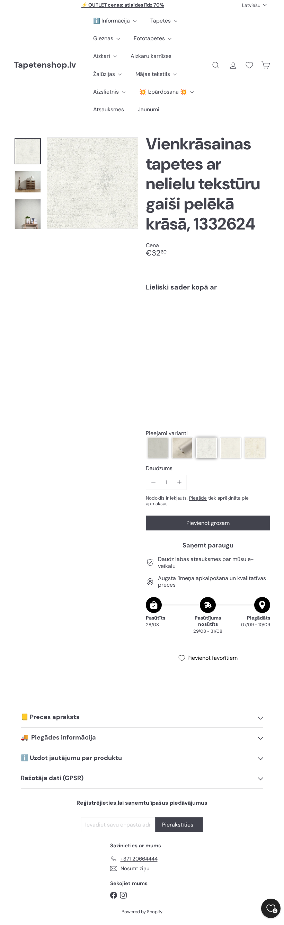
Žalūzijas (104, 74)
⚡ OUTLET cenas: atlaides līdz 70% (122, 5)
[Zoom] (92, 183)
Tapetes (161, 20)
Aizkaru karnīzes (151, 56)
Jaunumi (148, 109)
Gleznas (104, 38)
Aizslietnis (106, 91)
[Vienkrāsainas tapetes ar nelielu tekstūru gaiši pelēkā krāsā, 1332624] (208, 324)
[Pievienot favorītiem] (261, 310)
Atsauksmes (108, 109)
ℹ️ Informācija (112, 20)
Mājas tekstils (153, 74)
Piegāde (198, 498)
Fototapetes (150, 38)
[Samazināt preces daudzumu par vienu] (153, 482)
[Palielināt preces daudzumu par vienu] (179, 482)
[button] (158, 448)
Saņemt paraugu (208, 545)
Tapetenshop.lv (45, 65)
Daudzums (159, 468)
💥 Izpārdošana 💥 (163, 91)
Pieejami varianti (167, 433)
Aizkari (102, 56)
